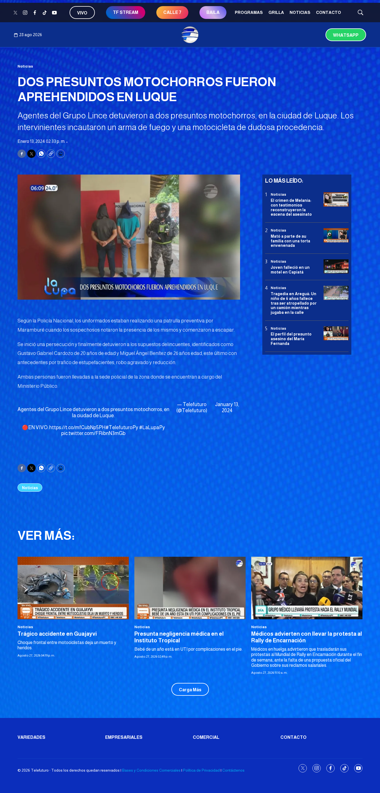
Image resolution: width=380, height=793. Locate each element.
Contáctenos (233, 770)
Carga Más (190, 689)
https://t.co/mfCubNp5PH (77, 427)
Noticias (300, 12)
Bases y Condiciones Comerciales (151, 770)
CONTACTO (328, 12)
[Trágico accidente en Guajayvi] (73, 588)
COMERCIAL (206, 737)
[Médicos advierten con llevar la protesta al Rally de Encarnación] (306, 588)
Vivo (82, 13)
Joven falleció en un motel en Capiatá (290, 269)
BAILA (212, 12)
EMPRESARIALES (123, 737)
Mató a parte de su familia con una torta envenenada (290, 241)
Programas (249, 12)
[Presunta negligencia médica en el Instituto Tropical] (190, 588)
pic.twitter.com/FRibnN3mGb (93, 433)
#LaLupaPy (152, 427)
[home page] (190, 34)
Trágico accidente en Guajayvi (57, 634)
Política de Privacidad (201, 770)
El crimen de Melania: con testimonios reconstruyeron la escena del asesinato (291, 207)
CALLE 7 (172, 12)
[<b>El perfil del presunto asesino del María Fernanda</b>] (336, 333)
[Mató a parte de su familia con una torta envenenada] (336, 235)
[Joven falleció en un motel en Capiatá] (336, 266)
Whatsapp (346, 35)
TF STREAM (125, 12)
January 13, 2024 (227, 407)
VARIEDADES (31, 737)
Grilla (276, 12)
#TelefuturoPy (121, 427)
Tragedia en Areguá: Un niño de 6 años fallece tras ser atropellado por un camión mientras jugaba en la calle (294, 302)
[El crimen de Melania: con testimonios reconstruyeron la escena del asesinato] (336, 199)
